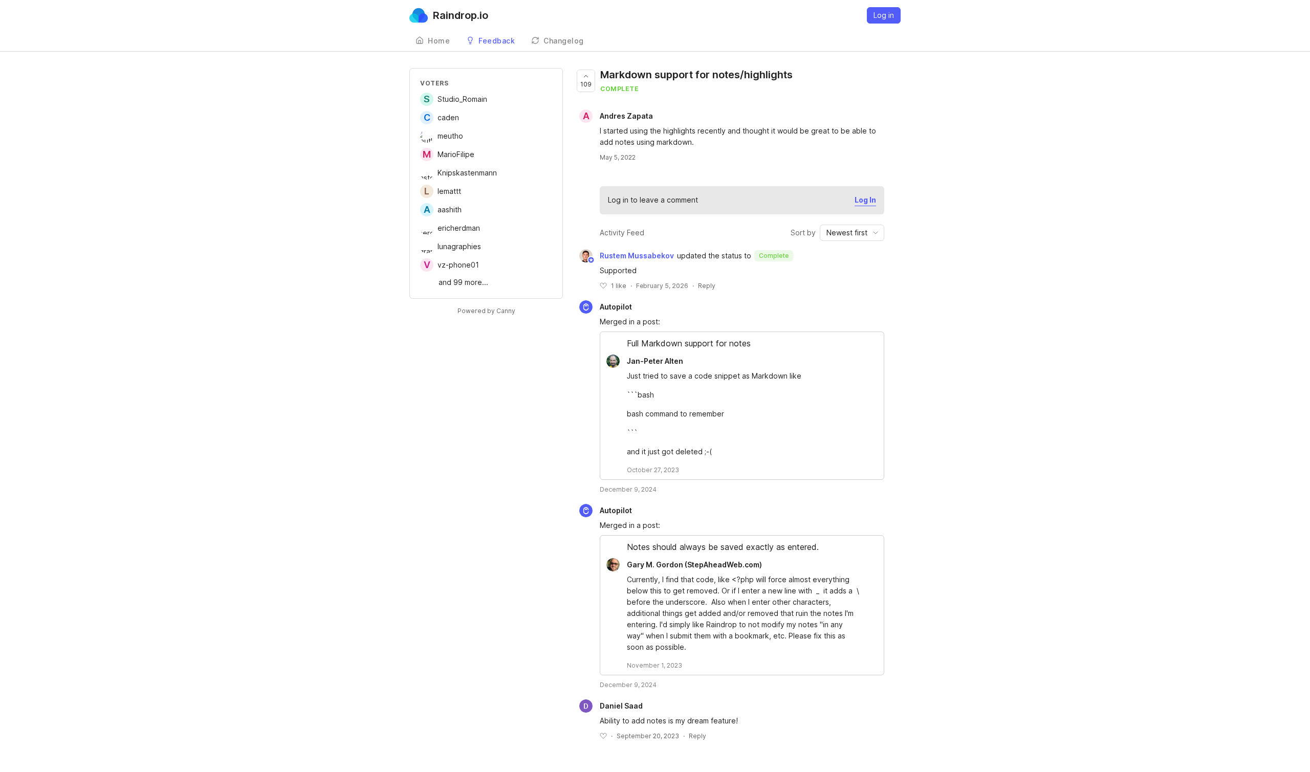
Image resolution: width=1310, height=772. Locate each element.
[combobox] (852, 233)
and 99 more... (463, 282)
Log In (865, 199)
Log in (884, 15)
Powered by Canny (486, 311)
